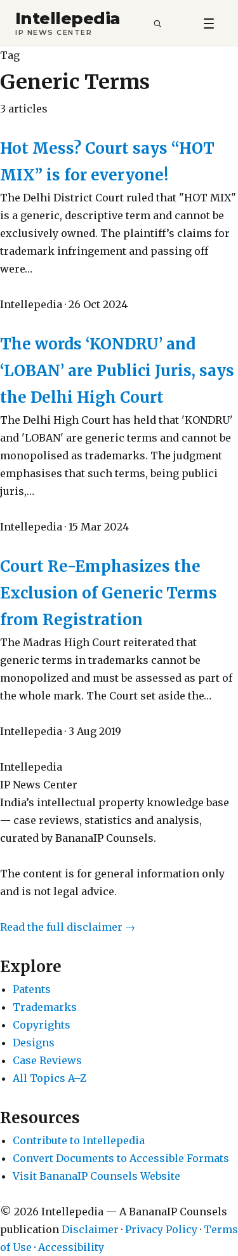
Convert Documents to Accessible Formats (121, 1158)
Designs (34, 1042)
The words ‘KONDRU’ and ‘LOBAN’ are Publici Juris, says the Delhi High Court (117, 370)
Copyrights (41, 1024)
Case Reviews (47, 1060)
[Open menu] (209, 23)
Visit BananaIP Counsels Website (96, 1176)
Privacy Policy (161, 1229)
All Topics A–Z (49, 1078)
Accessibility (71, 1247)
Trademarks (45, 1007)
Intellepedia (68, 19)
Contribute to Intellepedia (79, 1140)
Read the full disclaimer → (67, 927)
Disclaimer (90, 1229)
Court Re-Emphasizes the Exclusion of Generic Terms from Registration (108, 593)
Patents (32, 989)
